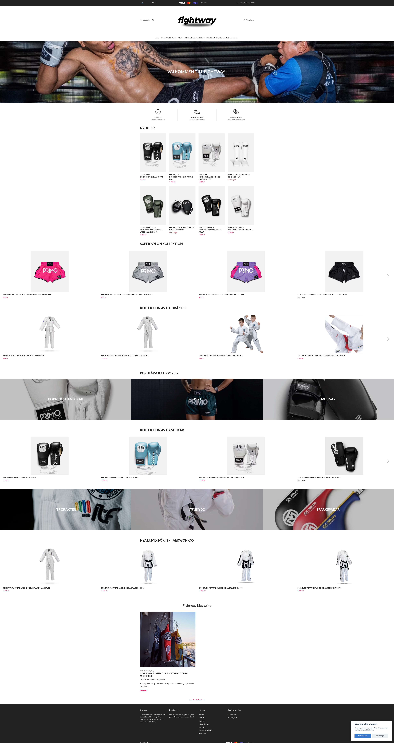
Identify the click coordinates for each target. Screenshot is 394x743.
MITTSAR (210, 37)
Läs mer (143, 690)
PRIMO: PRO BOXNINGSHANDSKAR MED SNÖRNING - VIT (209, 177)
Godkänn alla (362, 736)
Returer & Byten (204, 724)
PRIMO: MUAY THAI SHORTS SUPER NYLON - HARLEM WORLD (27, 294)
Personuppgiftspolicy (205, 730)
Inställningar (380, 736)
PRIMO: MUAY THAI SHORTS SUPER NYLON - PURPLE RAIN (222, 294)
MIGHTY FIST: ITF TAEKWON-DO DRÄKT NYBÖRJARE (24, 356)
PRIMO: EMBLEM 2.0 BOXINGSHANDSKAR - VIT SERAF (240, 229)
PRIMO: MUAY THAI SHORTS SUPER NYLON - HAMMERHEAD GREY (127, 294)
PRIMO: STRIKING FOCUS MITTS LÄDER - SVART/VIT (181, 229)
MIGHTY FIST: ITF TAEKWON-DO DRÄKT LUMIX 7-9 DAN (319, 588)
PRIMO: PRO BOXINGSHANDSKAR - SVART (151, 176)
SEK (153, 3)
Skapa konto (203, 733)
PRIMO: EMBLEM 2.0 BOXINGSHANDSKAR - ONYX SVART (210, 230)
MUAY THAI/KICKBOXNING (190, 37)
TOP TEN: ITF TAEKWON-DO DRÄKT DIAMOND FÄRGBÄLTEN (321, 356)
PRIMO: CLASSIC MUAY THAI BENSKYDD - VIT (239, 176)
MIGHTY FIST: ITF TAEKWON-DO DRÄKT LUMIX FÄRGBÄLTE (124, 356)
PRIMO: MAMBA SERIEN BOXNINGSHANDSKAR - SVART (318, 478)
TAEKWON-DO (167, 37)
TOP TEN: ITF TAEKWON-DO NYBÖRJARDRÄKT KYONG (221, 356)
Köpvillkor (202, 721)
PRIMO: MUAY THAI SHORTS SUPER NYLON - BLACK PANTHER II (322, 294)
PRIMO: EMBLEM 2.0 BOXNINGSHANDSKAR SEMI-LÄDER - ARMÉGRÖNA (151, 230)
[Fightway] (197, 20)
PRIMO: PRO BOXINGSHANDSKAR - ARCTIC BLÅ (181, 177)
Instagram (233, 718)
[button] (388, 276)
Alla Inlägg (196, 699)
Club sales (202, 727)
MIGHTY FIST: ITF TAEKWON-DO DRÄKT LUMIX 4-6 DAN (221, 588)
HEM (157, 37)
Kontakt (201, 718)
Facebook (233, 715)
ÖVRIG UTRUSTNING (225, 37)
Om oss (201, 715)
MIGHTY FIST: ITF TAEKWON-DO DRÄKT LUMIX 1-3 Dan (122, 588)
